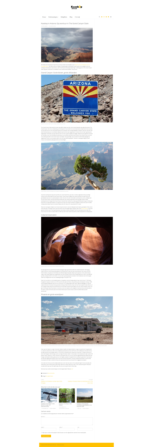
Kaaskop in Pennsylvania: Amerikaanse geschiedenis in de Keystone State (84, 405)
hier (72, 369)
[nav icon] (111, 17)
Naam (42, 427)
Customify (66, 444)
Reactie (43, 416)
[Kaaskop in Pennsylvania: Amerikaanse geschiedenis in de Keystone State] (85, 395)
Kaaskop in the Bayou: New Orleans (65, 404)
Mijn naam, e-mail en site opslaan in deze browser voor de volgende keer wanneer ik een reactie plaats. (64, 432)
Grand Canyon (84, 208)
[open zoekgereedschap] (99, 16)
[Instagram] (104, 17)
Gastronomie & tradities (64, 408)
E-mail (61, 427)
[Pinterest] (106, 17)
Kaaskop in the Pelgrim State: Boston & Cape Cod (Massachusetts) (48, 405)
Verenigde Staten (49, 376)
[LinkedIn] (108, 17)
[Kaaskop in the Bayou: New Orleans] (67, 395)
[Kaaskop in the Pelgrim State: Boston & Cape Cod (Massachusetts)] (49, 395)
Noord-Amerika (44, 26)
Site (78, 427)
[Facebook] (102, 17)
